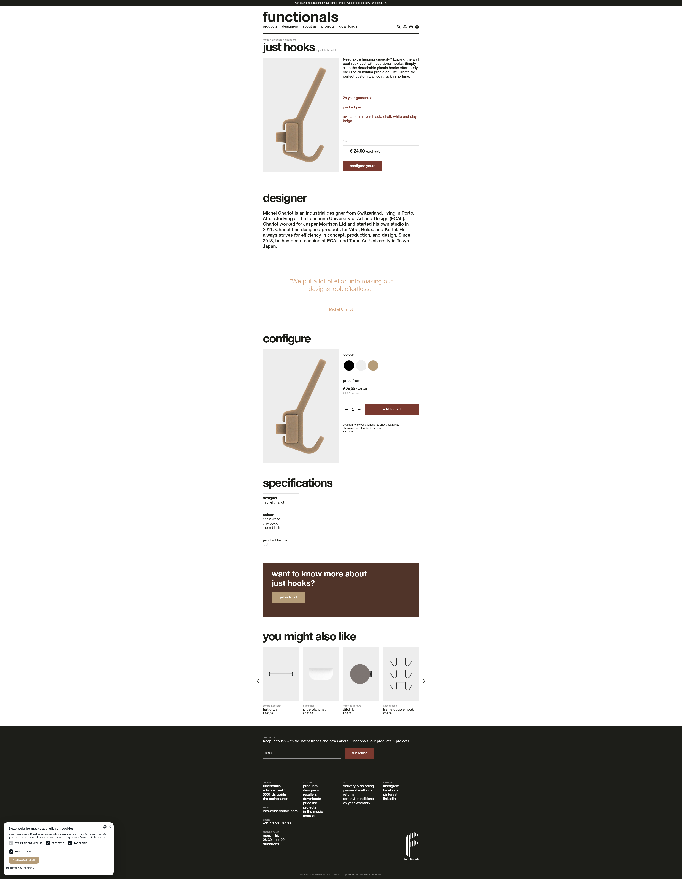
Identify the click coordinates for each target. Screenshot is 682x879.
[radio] (349, 365)
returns (348, 795)
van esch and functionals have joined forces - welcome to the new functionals (339, 3)
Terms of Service (370, 875)
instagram (391, 786)
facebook (390, 791)
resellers (310, 795)
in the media (313, 812)
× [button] (109, 826)
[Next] (423, 681)
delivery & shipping (358, 786)
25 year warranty (356, 803)
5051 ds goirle (274, 795)
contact (309, 816)
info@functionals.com (280, 811)
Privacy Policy (353, 875)
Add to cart (392, 410)
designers (311, 791)
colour (348, 355)
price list (310, 803)
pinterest (390, 795)
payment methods (357, 791)
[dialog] (59, 848)
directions (271, 844)
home (266, 40)
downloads (312, 799)
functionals (272, 786)
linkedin (389, 799)
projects (309, 808)
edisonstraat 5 (274, 791)
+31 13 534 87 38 (277, 824)
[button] (21, 867)
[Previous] (258, 681)
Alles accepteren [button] (24, 859)
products (277, 40)
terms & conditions (358, 799)
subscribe (359, 753)
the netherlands (275, 799)
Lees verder (100, 837)
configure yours (362, 166)
